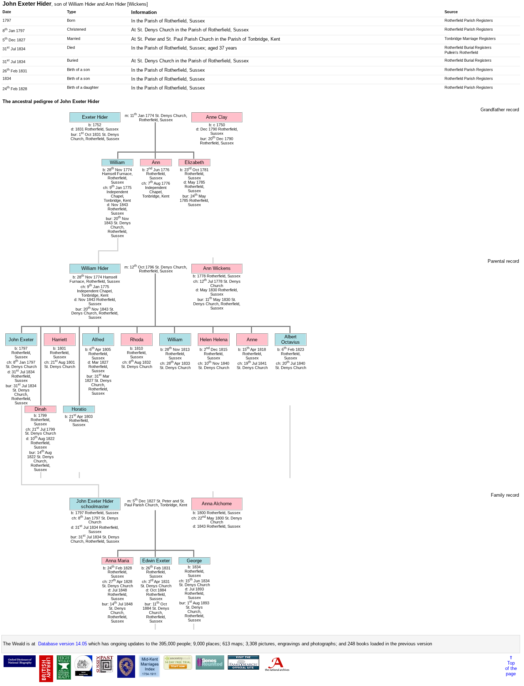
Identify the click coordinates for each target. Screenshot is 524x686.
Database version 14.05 (62, 643)
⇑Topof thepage (511, 665)
